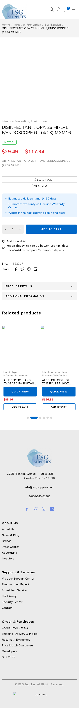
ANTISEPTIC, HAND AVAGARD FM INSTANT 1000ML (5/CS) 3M (19, 383)
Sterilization (53, 24)
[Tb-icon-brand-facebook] (27, 509)
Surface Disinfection (54, 375)
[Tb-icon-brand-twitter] (35, 509)
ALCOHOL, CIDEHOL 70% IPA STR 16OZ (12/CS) (55, 383)
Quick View (20, 391)
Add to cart (51, 229)
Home (6, 24)
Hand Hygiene (12, 371)
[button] (20, 406)
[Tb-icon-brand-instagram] (43, 509)
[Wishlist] (14, 241)
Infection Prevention (27, 24)
